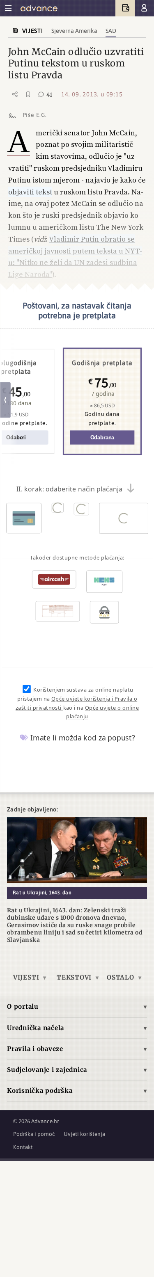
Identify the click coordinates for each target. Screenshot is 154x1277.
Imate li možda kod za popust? (81, 737)
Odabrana (102, 438)
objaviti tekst (30, 192)
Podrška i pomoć (34, 1134)
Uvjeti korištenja (84, 1134)
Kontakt (23, 1147)
